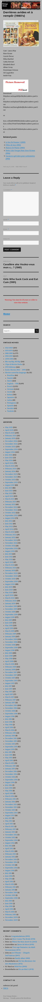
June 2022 (9, 524)
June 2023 (9, 491)
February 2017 (10, 700)
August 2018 (10, 650)
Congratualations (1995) (20, 936)
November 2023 (11, 477)
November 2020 (11, 576)
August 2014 (9, 782)
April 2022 (9, 529)
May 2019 (8, 625)
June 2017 (8, 689)
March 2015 (9, 763)
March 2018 (9, 664)
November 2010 (11, 892)
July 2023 (8, 488)
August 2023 (10, 485)
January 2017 (10, 703)
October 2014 (10, 777)
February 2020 (10, 601)
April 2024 (9, 463)
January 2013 (10, 832)
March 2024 (10, 466)
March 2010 (9, 912)
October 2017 (10, 678)
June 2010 (9, 903)
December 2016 (11, 705)
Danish (10, 378)
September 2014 (11, 780)
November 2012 (11, 835)
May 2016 (8, 725)
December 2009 (11, 917)
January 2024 (10, 471)
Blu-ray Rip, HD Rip (12, 362)
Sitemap (6, 998)
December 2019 (11, 606)
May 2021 (8, 559)
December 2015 (11, 738)
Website (6, 239)
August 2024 (10, 452)
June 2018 (9, 656)
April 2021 (9, 562)
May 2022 (9, 526)
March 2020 (10, 598)
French (25, 166)
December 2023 (11, 474)
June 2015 (8, 755)
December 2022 (11, 507)
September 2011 (11, 868)
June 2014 (8, 788)
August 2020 (10, 584)
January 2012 (10, 857)
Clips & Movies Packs (13, 364)
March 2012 (9, 851)
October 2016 (10, 711)
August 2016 (9, 716)
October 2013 (10, 810)
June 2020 (9, 590)
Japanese (10, 397)
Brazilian (10, 375)
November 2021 (11, 543)
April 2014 (9, 793)
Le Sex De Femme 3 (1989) (15, 142)
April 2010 (9, 909)
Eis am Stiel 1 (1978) (26, 969)
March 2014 (9, 796)
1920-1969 (9, 348)
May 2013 (8, 821)
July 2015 (8, 752)
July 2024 (8, 455)
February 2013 (10, 829)
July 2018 (8, 653)
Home (6, 314)
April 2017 (9, 694)
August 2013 (9, 815)
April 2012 (9, 848)
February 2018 (10, 667)
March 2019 (9, 631)
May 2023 (9, 493)
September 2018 (11, 648)
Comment (7, 190)
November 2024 (11, 444)
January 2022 (10, 537)
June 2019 (8, 623)
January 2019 (10, 636)
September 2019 (11, 614)
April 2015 (9, 760)
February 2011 (10, 887)
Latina (9, 400)
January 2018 (10, 670)
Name (6, 219)
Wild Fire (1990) (20, 966)
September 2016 (11, 714)
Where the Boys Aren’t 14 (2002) (24, 942)
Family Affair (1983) (22, 958)
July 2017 (8, 686)
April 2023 (9, 496)
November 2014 (11, 774)
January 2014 (10, 802)
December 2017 (11, 672)
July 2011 (8, 873)
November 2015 (11, 741)
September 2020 (11, 581)
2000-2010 (9, 359)
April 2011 (9, 881)
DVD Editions (10, 367)
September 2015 (11, 747)
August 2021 (9, 551)
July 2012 (8, 846)
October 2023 (10, 480)
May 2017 (8, 692)
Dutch (9, 381)
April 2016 (9, 727)
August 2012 (9, 843)
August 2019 (9, 617)
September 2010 (11, 898)
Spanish (10, 406)
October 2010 (10, 895)
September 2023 (11, 482)
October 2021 (10, 546)
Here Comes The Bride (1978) (23, 939)
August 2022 (10, 518)
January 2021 (10, 570)
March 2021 (9, 565)
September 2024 (11, 449)
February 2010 (10, 914)
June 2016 (8, 722)
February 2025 (10, 436)
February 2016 (10, 733)
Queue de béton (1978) (25, 944)
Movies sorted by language (15, 373)
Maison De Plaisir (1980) (15, 148)
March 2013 (9, 826)
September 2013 (11, 813)
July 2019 (8, 620)
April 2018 (9, 661)
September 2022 (11, 515)
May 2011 (8, 879)
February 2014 (10, 799)
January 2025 (10, 438)
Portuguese (11, 403)
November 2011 (11, 862)
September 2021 (11, 548)
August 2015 (9, 749)
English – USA (12, 384)
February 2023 (10, 502)
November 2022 (11, 510)
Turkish (10, 411)
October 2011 (10, 865)
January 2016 (10, 736)
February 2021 (10, 568)
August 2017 (9, 683)
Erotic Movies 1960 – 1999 (15, 370)
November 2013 (11, 807)
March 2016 (9, 730)
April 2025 (9, 430)
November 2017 (11, 675)
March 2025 (9, 433)
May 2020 (9, 592)
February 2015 (10, 766)
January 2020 (10, 603)
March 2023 (9, 499)
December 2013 (11, 804)
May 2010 (8, 906)
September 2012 (11, 840)
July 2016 (8, 719)
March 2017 (9, 697)
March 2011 (9, 884)
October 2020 (10, 579)
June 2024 (9, 458)
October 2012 (10, 837)
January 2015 (10, 769)
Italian (9, 395)
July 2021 (8, 554)
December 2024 (11, 441)
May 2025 (9, 427)
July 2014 (8, 785)
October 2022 (10, 513)
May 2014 (8, 791)
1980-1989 (19, 166)
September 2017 (11, 681)
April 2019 (9, 628)
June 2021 (8, 557)
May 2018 (8, 659)
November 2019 (11, 609)
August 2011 (9, 870)
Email (6, 229)
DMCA (5, 988)
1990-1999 (9, 356)
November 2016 (11, 708)
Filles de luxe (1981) (13, 145)
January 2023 (10, 504)
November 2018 (11, 642)
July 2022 (8, 521)
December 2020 (11, 573)
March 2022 (9, 532)
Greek (9, 392)
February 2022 (10, 535)
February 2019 (10, 634)
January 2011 (10, 890)
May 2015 (8, 758)
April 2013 (9, 824)
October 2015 (10, 744)
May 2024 (9, 460)
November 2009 (11, 920)
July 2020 (8, 587)
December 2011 (11, 859)
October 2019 (10, 612)
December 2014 (11, 771)
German (10, 389)
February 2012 (10, 854)
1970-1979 (9, 351)
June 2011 (8, 876)
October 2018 (10, 645)
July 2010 (8, 901)
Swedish (10, 408)
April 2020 (9, 595)
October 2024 (10, 447)
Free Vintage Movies (10, 996)
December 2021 (11, 540)
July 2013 (8, 818)
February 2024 (10, 469)
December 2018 (11, 639)
